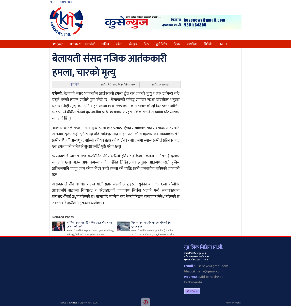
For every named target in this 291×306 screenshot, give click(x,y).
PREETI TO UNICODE (61, 2)
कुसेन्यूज (75, 84)
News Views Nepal (69, 302)
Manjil (238, 302)
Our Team (192, 291)
